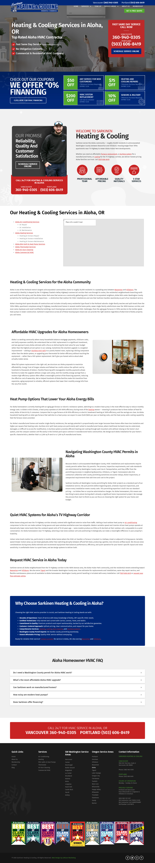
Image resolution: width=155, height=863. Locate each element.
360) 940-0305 (129, 770)
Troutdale (95, 795)
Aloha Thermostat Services (25, 247)
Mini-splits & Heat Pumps (47, 762)
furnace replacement (109, 154)
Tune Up (98, 6)
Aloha (94, 767)
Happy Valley (96, 789)
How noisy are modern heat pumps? (30, 694)
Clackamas (95, 778)
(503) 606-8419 (103, 160)
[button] (77, 672)
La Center (68, 773)
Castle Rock (69, 789)
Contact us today (47, 639)
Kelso (67, 781)
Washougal (69, 765)
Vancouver (68, 759)
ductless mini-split (38, 351)
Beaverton (119, 290)
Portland (95, 757)
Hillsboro (129, 290)
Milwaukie (95, 792)
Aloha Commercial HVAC (24, 252)
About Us (126, 6)
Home (76, 6)
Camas (67, 762)
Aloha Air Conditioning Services (27, 222)
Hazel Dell (68, 787)
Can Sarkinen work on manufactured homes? (35, 687)
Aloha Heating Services (24, 233)
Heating (42, 629)
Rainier (94, 803)
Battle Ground (70, 768)
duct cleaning (58, 629)
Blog (13, 767)
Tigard (42, 570)
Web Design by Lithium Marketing (64, 858)
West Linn (95, 784)
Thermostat (42, 765)
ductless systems (73, 629)
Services (85, 6)
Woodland (68, 776)
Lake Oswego (96, 773)
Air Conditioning (43, 757)
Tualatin (94, 781)
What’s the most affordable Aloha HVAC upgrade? (37, 680)
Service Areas (110, 6)
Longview (68, 784)
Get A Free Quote (134, 11)
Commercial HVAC (44, 770)
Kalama (67, 779)
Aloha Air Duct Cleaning (24, 250)
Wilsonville (95, 787)
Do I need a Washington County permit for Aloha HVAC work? (42, 672)
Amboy (67, 795)
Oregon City (96, 776)
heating (91, 410)
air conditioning (131, 523)
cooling (97, 157)
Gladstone (95, 798)
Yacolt (67, 792)
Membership (138, 6)
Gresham (95, 759)
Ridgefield (68, 770)
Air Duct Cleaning (44, 767)
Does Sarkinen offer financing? (28, 702)
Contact (14, 765)
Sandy (94, 800)
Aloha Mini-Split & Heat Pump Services (30, 244)
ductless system (125, 154)
